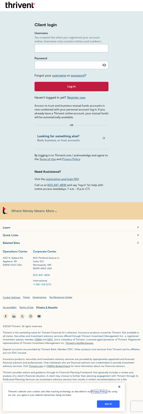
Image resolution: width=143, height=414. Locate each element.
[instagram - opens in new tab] (30, 316)
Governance (39, 297)
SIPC (50, 339)
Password (41, 58)
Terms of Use (47, 159)
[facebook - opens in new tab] (5, 316)
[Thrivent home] (20, 5)
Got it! (108, 404)
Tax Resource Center (60, 297)
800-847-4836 (56, 185)
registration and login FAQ (62, 179)
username (59, 75)
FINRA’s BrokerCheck (58, 366)
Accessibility (10, 307)
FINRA (38, 339)
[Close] (119, 387)
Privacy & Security (47, 307)
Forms (26, 297)
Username (41, 33)
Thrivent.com (36, 366)
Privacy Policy (71, 159)
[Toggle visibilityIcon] (104, 65)
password (78, 75)
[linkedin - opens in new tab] (14, 316)
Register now (76, 97)
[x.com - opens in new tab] (22, 316)
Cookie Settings (11, 297)
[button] (71, 138)
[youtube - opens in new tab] (39, 316)
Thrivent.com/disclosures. (79, 343)
